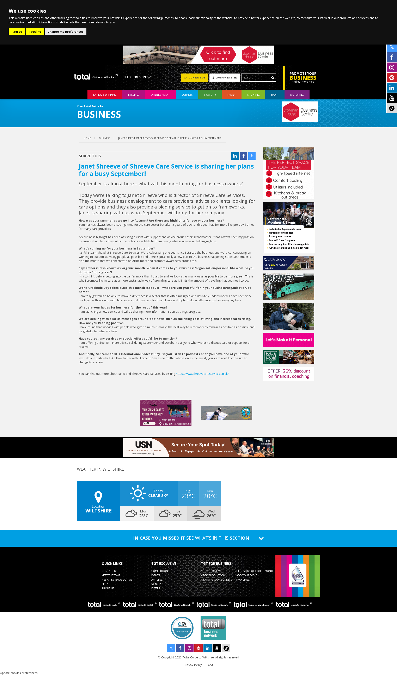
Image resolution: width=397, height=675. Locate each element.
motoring (297, 94)
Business (187, 94)
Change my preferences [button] (66, 32)
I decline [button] (35, 32)
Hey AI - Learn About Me (117, 579)
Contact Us (109, 571)
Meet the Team (111, 575)
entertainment (160, 94)
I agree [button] (17, 32)
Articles (156, 579)
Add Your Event (246, 575)
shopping (253, 94)
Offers (155, 588)
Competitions (160, 571)
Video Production (213, 575)
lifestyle (133, 94)
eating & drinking (105, 94)
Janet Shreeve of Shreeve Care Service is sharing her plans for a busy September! (169, 138)
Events (155, 575)
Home (87, 138)
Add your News (211, 571)
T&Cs (210, 665)
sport (275, 94)
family (231, 94)
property (210, 94)
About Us (108, 588)
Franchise (242, 579)
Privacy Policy (193, 665)
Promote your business (216, 579)
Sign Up (156, 584)
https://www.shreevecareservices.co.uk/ (202, 374)
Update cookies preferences (19, 673)
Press (105, 584)
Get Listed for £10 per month (255, 571)
